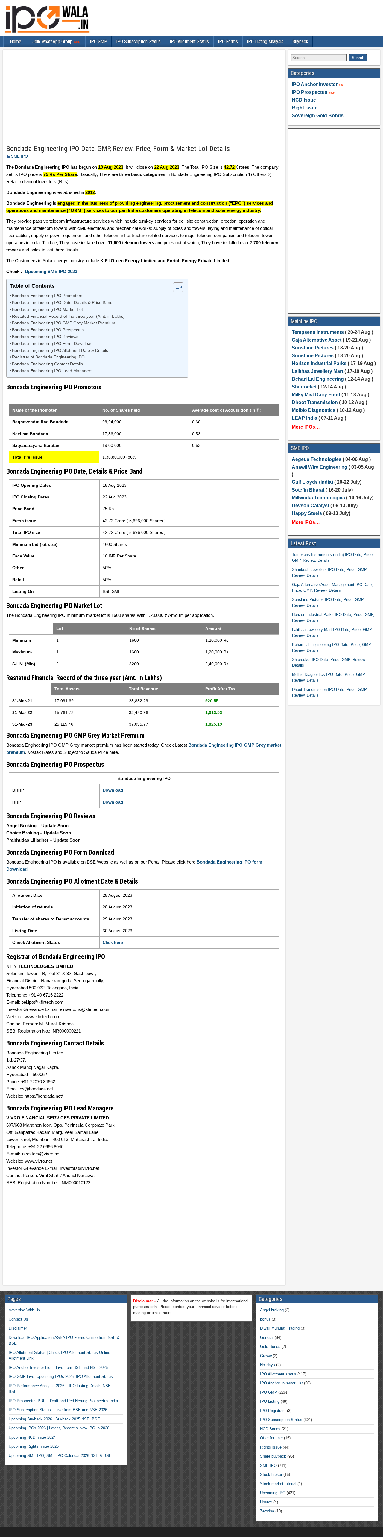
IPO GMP (98, 41)
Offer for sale (271, 1438)
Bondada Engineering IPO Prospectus (48, 330)
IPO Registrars (273, 1410)
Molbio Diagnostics (313, 410)
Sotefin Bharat (308, 489)
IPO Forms (228, 41)
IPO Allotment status (278, 1374)
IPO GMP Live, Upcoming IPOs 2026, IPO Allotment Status (61, 1376)
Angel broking (272, 1310)
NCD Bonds (270, 1429)
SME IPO (19, 156)
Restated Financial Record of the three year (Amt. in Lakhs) (68, 316)
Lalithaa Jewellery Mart (317, 371)
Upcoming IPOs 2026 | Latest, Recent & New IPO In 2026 (59, 1428)
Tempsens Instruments (318, 332)
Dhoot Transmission (315, 402)
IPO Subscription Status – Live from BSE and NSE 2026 (58, 1410)
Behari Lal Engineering (318, 379)
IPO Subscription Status (138, 41)
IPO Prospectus (309, 92)
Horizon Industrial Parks (319, 363)
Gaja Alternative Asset (316, 340)
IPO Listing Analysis (265, 41)
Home (15, 41)
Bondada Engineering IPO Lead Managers (52, 371)
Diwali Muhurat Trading (280, 1328)
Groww (266, 1356)
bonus (265, 1319)
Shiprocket (304, 386)
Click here (113, 942)
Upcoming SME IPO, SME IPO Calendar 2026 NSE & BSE (60, 1455)
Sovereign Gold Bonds (318, 115)
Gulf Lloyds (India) (313, 482)
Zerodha (267, 1511)
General (266, 1337)
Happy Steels (307, 513)
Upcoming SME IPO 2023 (51, 271)
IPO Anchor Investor (315, 84)
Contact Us (18, 1319)
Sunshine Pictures (313, 347)
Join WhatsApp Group (53, 41)
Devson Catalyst (310, 505)
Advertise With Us (24, 1310)
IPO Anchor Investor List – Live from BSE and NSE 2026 (58, 1367)
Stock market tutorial (278, 1484)
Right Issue (304, 107)
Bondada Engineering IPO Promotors (47, 295)
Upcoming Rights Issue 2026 (34, 1446)
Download (113, 790)
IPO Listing (269, 1401)
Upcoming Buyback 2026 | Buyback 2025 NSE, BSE (54, 1419)
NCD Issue (304, 100)
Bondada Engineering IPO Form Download (52, 343)
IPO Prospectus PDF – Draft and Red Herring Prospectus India (63, 1401)
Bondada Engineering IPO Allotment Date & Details (60, 350)
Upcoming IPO (272, 1493)
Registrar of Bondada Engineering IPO (48, 357)
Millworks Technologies (318, 497)
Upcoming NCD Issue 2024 (32, 1437)
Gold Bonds (270, 1346)
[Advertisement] (144, 98)
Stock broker (271, 1474)
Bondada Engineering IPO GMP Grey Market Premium (63, 323)
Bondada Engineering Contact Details (47, 364)
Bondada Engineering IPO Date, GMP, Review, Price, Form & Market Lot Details (118, 148)
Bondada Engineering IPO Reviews (45, 336)
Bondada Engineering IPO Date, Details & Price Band (62, 302)
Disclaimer (18, 1328)
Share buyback (273, 1456)
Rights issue (271, 1447)
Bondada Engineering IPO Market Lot (47, 309)
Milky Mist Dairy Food (316, 394)
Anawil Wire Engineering (319, 467)
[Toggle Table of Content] (175, 287)
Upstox (266, 1502)
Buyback (300, 41)
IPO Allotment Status (189, 41)
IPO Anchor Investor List (281, 1383)
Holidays (267, 1365)
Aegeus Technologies (316, 459)
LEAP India (304, 418)
